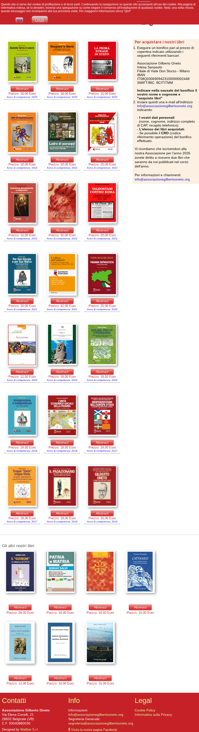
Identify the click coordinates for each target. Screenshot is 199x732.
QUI (19, 20)
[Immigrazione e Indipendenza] (22, 415)
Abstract (22, 89)
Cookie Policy (145, 710)
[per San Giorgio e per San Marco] (22, 274)
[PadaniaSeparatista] (102, 274)
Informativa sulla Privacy (153, 714)
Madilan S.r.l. (29, 729)
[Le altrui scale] (100, 642)
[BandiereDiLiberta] (102, 132)
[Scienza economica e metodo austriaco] (60, 642)
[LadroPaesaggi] (62, 132)
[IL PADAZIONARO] (62, 486)
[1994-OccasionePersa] (22, 132)
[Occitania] (100, 572)
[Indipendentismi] (102, 415)
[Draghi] (62, 203)
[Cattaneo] (140, 572)
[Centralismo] (22, 203)
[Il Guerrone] (20, 572)
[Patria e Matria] (60, 572)
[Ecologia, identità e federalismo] (102, 345)
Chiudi (39, 20)
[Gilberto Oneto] (22, 486)
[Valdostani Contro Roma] (102, 203)
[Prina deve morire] (20, 642)
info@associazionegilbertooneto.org (164, 106)
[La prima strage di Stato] (22, 62)
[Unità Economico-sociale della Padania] (62, 415)
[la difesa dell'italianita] (62, 274)
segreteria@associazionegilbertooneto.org (100, 723)
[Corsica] (62, 345)
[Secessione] (22, 345)
